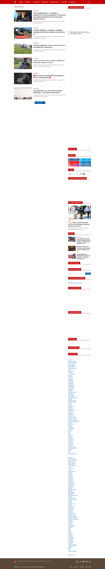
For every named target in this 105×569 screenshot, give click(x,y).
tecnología (70, 442)
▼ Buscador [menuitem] (36, 2)
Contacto (82, 567)
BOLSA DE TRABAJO (72, 362)
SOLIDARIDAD (71, 439)
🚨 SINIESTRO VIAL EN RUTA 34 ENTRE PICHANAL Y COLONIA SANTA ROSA (47, 91)
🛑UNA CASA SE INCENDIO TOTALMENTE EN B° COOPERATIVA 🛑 (48, 76)
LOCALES (70, 404)
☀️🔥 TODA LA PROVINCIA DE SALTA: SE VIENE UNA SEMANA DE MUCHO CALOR (78, 224)
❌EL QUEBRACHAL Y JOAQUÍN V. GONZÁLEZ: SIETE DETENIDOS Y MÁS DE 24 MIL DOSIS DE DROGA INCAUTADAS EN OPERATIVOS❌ (49, 16)
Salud (69, 432)
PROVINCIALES (71, 428)
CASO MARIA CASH (72, 368)
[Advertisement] (79, 19)
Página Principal (71, 555)
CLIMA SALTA (71, 371)
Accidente (70, 360)
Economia (70, 378)
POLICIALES (70, 424)
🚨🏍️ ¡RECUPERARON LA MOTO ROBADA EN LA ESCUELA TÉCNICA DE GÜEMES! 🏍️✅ (84, 241)
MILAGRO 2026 (71, 406)
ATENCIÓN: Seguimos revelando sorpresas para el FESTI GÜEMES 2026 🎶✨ (84, 249)
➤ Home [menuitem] (21, 2)
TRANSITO (70, 445)
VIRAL (69, 451)
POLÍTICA (70, 425)
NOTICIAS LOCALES (72, 418)
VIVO (69, 452)
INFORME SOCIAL (72, 400)
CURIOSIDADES (71, 374)
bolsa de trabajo (72, 361)
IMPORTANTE (71, 396)
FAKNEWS (70, 390)
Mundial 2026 (71, 409)
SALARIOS (70, 430)
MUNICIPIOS (71, 413)
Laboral (70, 403)
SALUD (69, 434)
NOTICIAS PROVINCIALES (73, 421)
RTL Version (88, 567)
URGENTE (70, 449)
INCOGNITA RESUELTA (73, 397)
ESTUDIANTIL (71, 389)
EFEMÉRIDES (71, 383)
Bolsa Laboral (71, 364)
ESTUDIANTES (71, 388)
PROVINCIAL (71, 427)
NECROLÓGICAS (71, 416)
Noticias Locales (72, 417)
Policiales (70, 423)
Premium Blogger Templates (25, 567)
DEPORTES (70, 376)
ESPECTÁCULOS (71, 386)
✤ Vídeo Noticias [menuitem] (54, 2)
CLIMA (69, 369)
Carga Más (39, 102)
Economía (70, 379)
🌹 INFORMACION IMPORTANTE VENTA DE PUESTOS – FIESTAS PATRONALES (83, 256)
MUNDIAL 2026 (71, 410)
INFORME (70, 399)
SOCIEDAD (70, 438)
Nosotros (76, 567)
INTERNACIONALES (72, 402)
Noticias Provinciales (73, 420)
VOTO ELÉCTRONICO (72, 454)
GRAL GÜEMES (71, 395)
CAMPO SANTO (71, 367)
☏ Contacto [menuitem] (72, 2)
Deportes (70, 375)
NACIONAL (70, 414)
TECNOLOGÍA (71, 444)
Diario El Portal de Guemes (76, 283)
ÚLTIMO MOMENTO (72, 448)
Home (71, 567)
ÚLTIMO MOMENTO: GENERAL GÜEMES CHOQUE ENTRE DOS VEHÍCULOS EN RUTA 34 (49, 32)
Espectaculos (71, 385)
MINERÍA (70, 407)
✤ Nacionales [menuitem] (44, 2)
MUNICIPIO (70, 411)
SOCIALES (70, 437)
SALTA (69, 431)
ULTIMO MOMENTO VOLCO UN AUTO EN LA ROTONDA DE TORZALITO (49, 46)
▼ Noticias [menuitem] (27, 2)
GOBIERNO (70, 393)
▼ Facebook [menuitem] (64, 2)
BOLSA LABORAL (72, 365)
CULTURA (70, 372)
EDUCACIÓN (70, 382)
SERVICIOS (70, 435)
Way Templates (40, 567)
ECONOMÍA (70, 381)
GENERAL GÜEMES (72, 392)
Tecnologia (70, 441)
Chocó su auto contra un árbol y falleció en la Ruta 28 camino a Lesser (49, 61)
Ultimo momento (72, 447)
